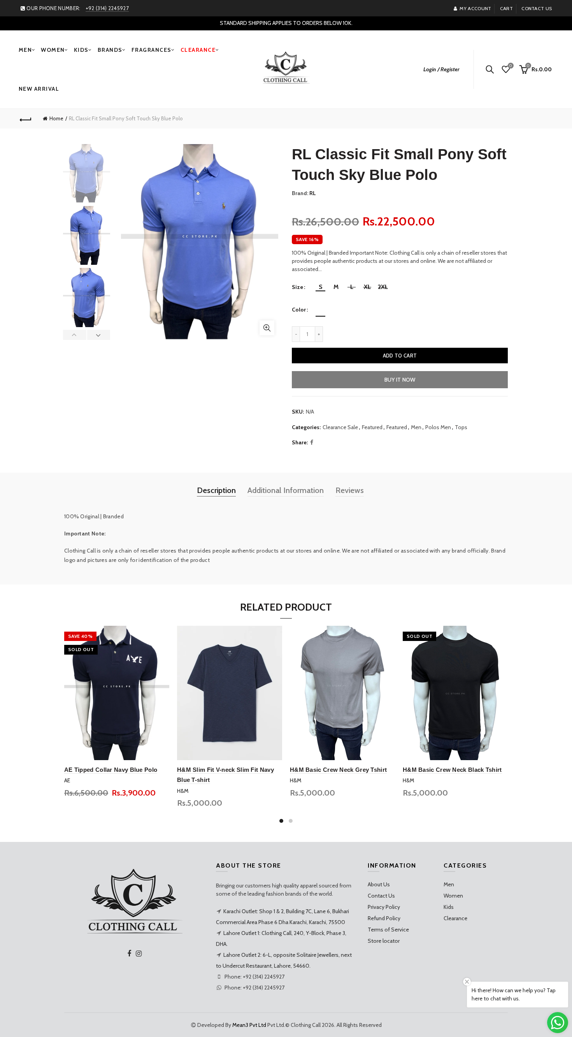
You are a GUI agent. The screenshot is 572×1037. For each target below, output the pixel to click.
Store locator (384, 940)
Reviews (349, 490)
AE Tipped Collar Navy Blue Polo (110, 769)
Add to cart (400, 355)
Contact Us (381, 895)
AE (67, 780)
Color (299, 309)
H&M (182, 790)
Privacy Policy (384, 906)
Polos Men (438, 427)
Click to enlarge (267, 327)
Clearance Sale (340, 427)
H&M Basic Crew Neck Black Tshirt (452, 769)
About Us (379, 884)
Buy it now (400, 379)
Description (216, 490)
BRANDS (110, 49)
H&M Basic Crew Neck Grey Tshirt (338, 769)
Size (297, 287)
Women (453, 895)
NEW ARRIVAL (39, 88)
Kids (449, 906)
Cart (506, 8)
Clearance (455, 918)
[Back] (26, 119)
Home (56, 118)
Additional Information (285, 490)
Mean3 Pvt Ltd (249, 1024)
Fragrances (152, 49)
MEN (25, 49)
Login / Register (441, 69)
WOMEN (53, 49)
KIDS (81, 49)
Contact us (536, 8)
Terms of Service (388, 929)
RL (312, 193)
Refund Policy (384, 918)
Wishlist (510, 65)
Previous (75, 335)
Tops (461, 427)
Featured (372, 427)
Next (99, 335)
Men (416, 427)
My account (475, 8)
